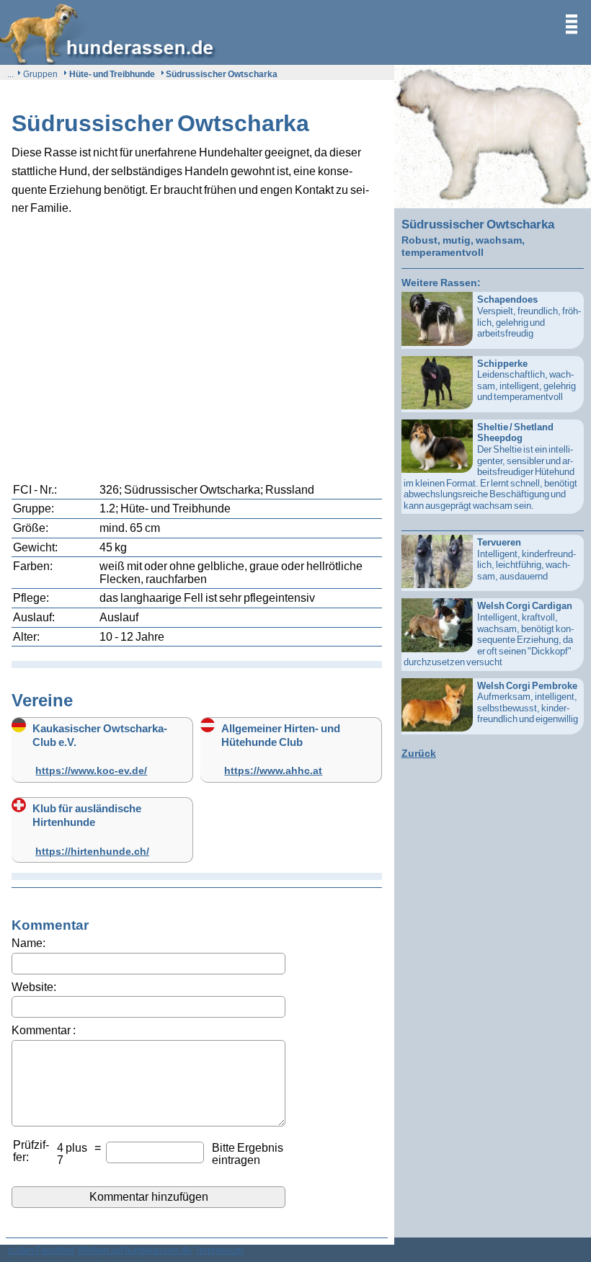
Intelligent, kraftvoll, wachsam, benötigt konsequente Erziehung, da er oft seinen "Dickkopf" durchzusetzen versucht (489, 633)
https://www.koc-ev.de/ (91, 770)
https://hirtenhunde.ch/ (92, 850)
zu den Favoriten (40, 1249)
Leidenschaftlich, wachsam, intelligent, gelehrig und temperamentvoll (526, 380)
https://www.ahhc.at (273, 770)
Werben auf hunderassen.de (135, 1249)
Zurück (418, 753)
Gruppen (40, 74)
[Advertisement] (197, 336)
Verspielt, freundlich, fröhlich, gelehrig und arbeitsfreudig (529, 316)
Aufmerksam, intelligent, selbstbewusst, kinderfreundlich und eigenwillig (527, 702)
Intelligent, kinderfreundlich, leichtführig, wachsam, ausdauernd (526, 559)
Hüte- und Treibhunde (112, 74)
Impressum (220, 1249)
